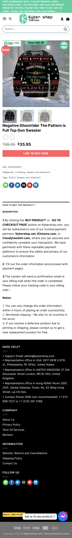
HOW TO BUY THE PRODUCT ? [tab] (19, 205)
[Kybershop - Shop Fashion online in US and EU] (36, 18)
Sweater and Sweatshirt (38, 172)
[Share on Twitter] (17, 185)
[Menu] (5, 19)
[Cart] (67, 18)
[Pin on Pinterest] (29, 185)
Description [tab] (10, 212)
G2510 (12, 177)
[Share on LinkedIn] (36, 185)
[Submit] (65, 29)
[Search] (10, 19)
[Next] (64, 73)
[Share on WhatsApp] (5, 185)
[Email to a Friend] (23, 185)
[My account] (62, 18)
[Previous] (8, 73)
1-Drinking (20, 172)
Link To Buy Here (35, 153)
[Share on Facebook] (11, 185)
